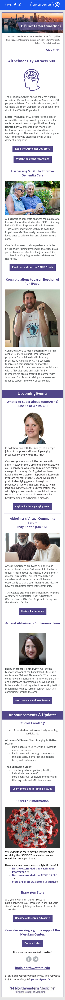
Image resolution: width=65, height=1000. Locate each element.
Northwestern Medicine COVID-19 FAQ (34, 875)
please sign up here (42, 979)
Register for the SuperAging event (32, 506)
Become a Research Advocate (32, 918)
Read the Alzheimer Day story (32, 149)
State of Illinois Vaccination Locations (34, 882)
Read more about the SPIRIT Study (32, 267)
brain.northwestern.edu (32, 968)
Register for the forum (32, 611)
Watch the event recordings (32, 159)
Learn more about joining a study (32, 788)
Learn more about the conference (32, 700)
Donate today (32, 943)
